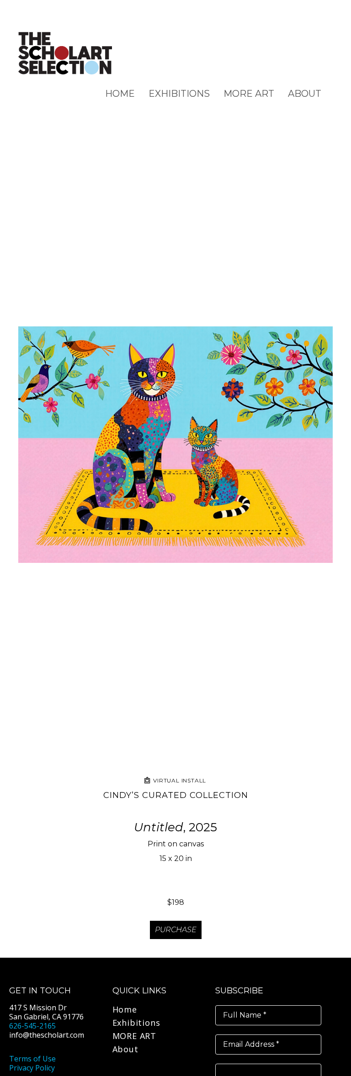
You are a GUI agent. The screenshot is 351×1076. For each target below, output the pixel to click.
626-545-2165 (32, 1026)
